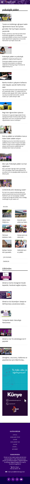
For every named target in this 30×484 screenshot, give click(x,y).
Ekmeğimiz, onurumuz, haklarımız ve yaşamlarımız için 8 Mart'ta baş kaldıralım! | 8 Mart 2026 (14, 360)
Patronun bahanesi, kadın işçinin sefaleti (7, 237)
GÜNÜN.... (15, 446)
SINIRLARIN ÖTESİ (15, 437)
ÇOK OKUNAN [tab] (7, 257)
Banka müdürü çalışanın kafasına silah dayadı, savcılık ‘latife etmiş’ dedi (14, 84)
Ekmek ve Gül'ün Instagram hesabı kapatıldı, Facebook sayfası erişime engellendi (14, 285)
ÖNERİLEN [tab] (6, 261)
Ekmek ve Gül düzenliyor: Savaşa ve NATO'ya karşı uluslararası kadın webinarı (14, 303)
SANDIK (15, 439)
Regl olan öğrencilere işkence (12, 112)
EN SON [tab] (5, 207)
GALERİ (15, 444)
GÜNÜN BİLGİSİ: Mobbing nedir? (14, 190)
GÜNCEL (15, 435)
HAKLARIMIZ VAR (15, 442)
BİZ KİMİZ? (15, 449)
